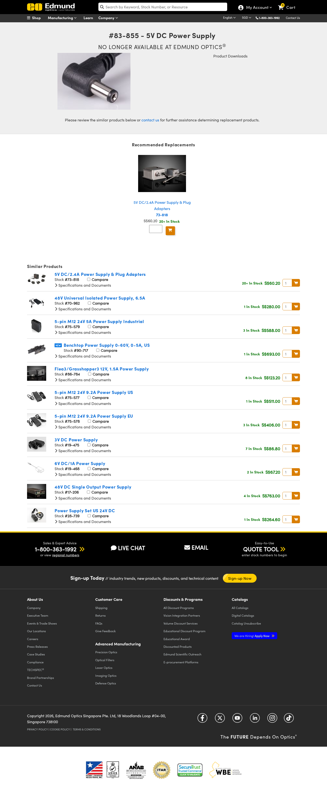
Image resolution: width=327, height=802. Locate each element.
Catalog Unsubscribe (246, 623)
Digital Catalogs (243, 615)
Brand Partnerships (40, 678)
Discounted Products (178, 646)
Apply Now (252, 636)
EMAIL (200, 547)
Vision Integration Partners (182, 615)
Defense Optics (105, 683)
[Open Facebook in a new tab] (202, 719)
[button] (271, 17)
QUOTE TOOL (261, 549)
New (58, 345)
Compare (99, 279)
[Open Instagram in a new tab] (272, 719)
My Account (257, 8)
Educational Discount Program (184, 631)
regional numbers (65, 555)
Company (106, 17)
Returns (100, 615)
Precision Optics (106, 652)
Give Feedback (105, 631)
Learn (88, 17)
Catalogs (240, 608)
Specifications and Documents (84, 285)
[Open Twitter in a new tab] (220, 719)
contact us (150, 119)
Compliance (35, 662)
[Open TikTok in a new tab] (289, 719)
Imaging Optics (106, 675)
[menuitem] (39, 18)
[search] (162, 7)
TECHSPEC (35, 670)
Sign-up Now (239, 578)
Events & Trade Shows (42, 623)
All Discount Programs (179, 608)
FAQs (98, 623)
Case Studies (36, 654)
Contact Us (293, 18)
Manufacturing (61, 17)
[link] (289, 3)
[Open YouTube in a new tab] (237, 719)
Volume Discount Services (181, 623)
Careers (32, 639)
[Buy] (170, 230)
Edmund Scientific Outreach (182, 654)
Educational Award (177, 639)
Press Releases (37, 646)
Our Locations (36, 631)
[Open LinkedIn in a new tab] (255, 719)
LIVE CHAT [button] (131, 547)
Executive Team (37, 615)
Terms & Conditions (87, 729)
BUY (296, 283)
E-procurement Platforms (181, 662)
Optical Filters (104, 660)
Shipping (101, 608)
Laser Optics (104, 667)
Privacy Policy (37, 729)
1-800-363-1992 (269, 18)
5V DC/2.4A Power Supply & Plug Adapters (162, 208)
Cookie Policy (60, 729)
